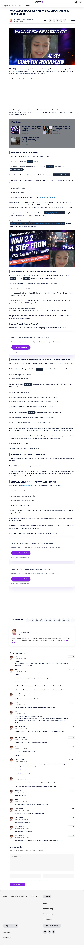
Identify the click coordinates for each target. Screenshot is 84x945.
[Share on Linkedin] (53, 20)
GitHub (14, 642)
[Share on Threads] (59, 620)
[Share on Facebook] (28, 620)
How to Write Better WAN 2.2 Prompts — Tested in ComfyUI (62, 129)
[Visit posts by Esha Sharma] (11, 20)
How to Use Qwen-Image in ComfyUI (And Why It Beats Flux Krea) (31, 129)
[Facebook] (45, 932)
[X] (49, 932)
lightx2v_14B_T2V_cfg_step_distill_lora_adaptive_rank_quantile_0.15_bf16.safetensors (37, 223)
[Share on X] (50, 20)
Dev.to (65, 640)
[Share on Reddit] (57, 20)
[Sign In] (76, 2)
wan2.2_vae (50, 166)
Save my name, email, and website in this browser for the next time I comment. (30, 880)
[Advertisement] (42, 94)
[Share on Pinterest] (37, 620)
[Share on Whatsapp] (41, 620)
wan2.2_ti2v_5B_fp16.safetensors (54, 213)
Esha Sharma (19, 21)
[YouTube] (53, 932)
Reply (72, 656)
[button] (3, 2)
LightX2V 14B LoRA (27, 485)
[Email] (64, 620)
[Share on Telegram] (55, 620)
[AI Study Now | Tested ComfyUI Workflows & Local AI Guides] (39, 2)
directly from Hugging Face (48, 197)
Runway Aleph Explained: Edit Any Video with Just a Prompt (30, 140)
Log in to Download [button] (21, 347)
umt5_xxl (30, 161)
